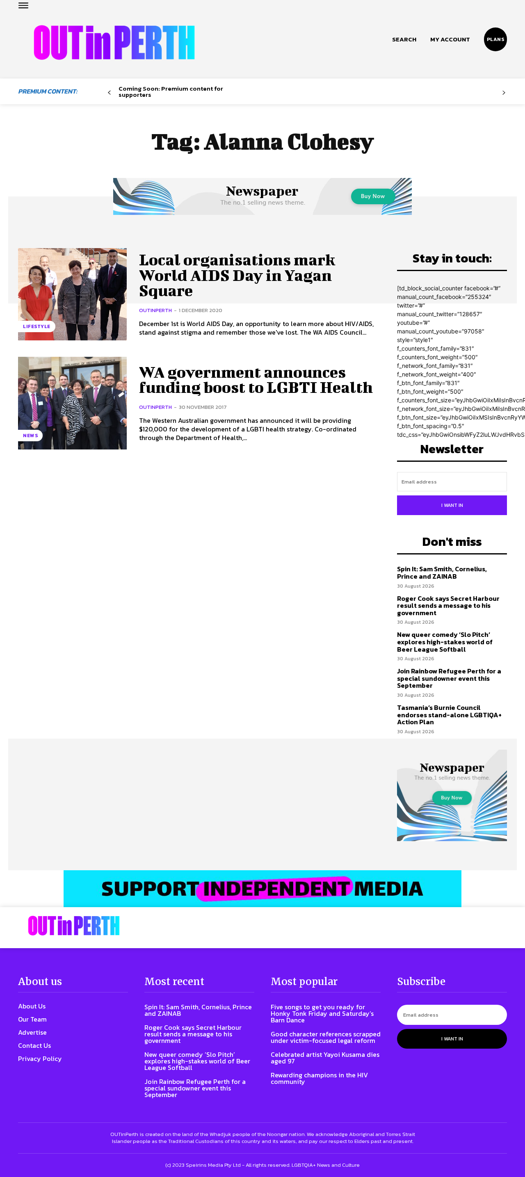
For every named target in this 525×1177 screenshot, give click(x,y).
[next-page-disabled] (504, 93)
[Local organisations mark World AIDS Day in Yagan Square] (72, 294)
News (30, 435)
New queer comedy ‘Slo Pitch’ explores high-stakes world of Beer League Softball (445, 642)
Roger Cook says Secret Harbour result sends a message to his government (448, 605)
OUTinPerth (155, 310)
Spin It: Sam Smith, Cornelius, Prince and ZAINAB (442, 572)
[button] (404, 39)
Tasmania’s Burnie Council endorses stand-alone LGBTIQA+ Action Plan (449, 715)
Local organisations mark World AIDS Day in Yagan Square (237, 275)
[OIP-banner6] (262, 888)
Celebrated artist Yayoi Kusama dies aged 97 (325, 1057)
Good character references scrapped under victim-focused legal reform (326, 1037)
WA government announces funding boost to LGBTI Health (256, 380)
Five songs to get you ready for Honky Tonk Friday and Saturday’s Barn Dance (322, 1013)
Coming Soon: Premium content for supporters (171, 91)
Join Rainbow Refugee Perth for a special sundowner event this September (449, 678)
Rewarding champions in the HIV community (319, 1078)
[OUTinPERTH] (114, 42)
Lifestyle (36, 326)
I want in (452, 505)
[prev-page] (109, 93)
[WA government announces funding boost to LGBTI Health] (72, 403)
